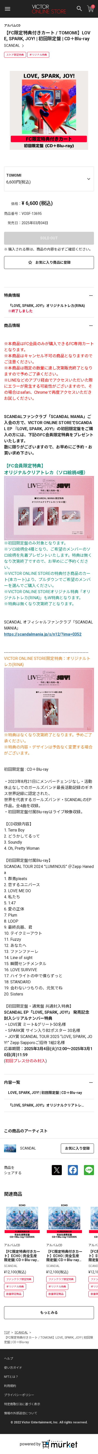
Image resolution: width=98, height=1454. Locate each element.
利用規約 (10, 1386)
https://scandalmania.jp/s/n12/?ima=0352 (42, 634)
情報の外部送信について (20, 1413)
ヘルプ (8, 1358)
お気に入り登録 (77, 1148)
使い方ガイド (13, 1367)
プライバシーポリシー (19, 1395)
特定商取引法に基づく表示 (22, 1404)
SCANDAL (12, 46)
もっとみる (49, 1313)
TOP (7, 1332)
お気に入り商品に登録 (53, 262)
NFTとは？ (11, 1377)
